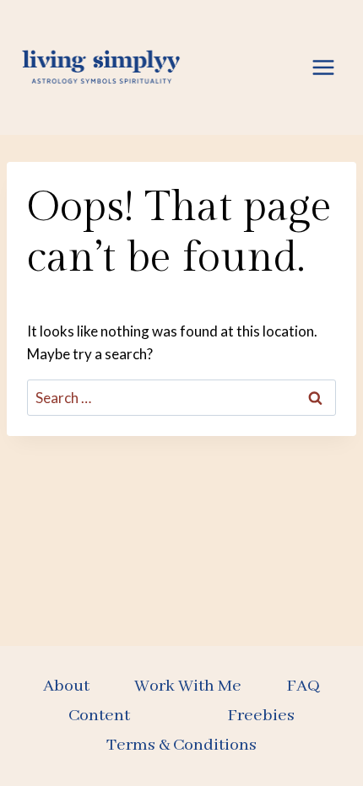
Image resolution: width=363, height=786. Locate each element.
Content (99, 715)
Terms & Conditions (181, 745)
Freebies (261, 715)
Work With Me (187, 686)
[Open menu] (323, 67)
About (66, 686)
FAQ (303, 686)
